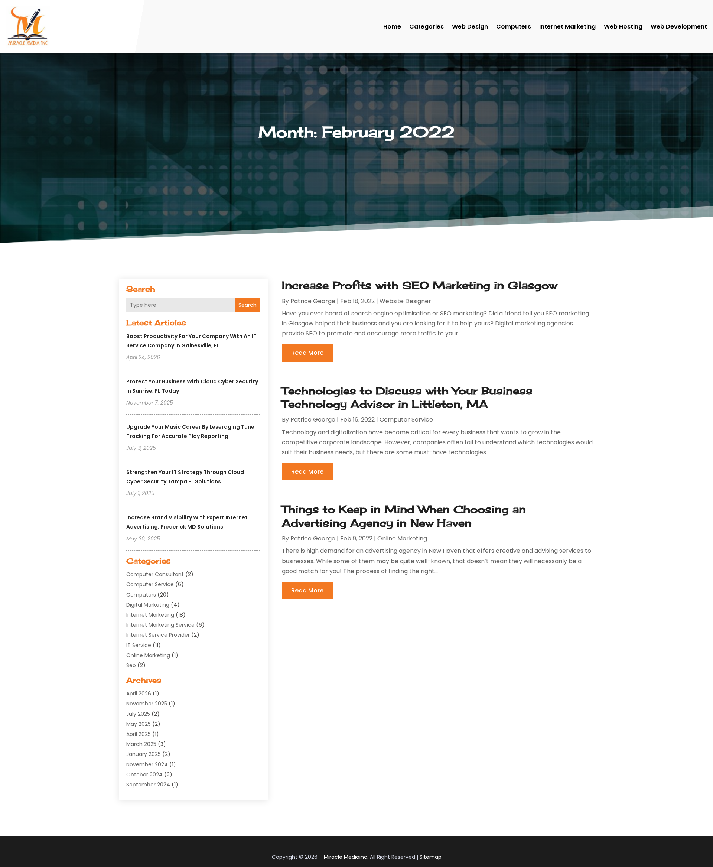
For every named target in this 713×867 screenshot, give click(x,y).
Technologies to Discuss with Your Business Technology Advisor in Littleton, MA (407, 397)
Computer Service (150, 584)
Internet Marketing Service (160, 625)
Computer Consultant (155, 574)
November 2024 (147, 764)
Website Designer (405, 301)
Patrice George (312, 301)
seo (131, 665)
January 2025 (143, 754)
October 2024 (144, 774)
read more (307, 352)
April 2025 (138, 734)
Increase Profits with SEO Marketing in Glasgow (419, 285)
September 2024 (148, 784)
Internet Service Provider (158, 635)
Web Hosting (623, 26)
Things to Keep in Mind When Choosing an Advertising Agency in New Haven (404, 516)
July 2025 (138, 714)
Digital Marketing (147, 604)
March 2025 (141, 744)
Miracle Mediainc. (346, 857)
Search (247, 305)
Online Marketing (148, 655)
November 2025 (146, 703)
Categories (426, 26)
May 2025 (138, 724)
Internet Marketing (567, 26)
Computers (513, 26)
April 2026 (138, 693)
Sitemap (431, 857)
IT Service (138, 645)
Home (392, 26)
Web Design (470, 26)
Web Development (679, 26)
